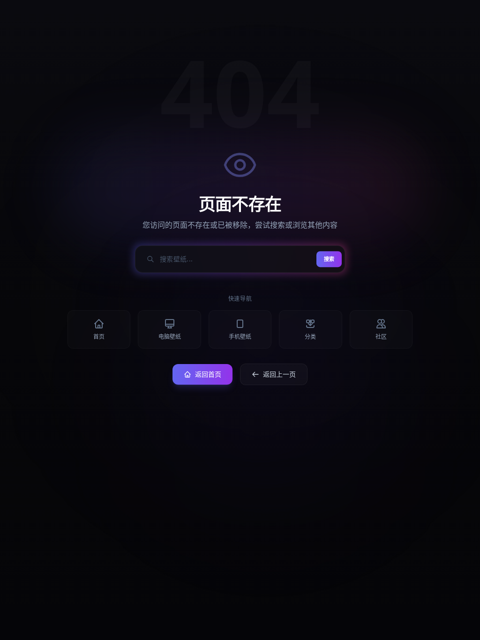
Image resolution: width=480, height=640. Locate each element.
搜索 (329, 258)
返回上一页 (279, 374)
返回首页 (208, 374)
